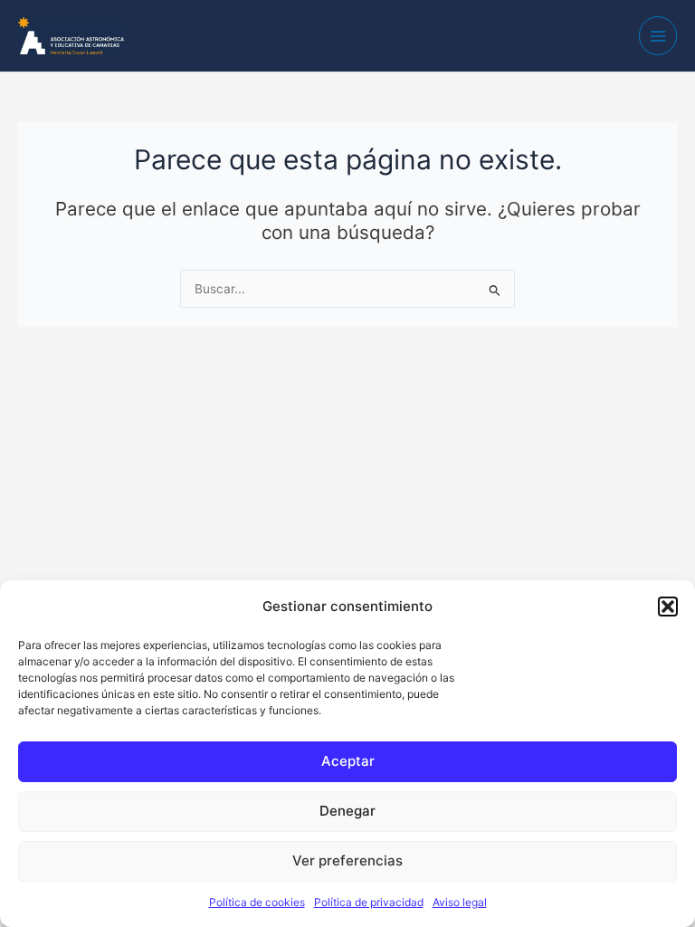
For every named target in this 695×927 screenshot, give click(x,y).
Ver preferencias (347, 860)
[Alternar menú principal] (658, 35)
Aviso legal (460, 902)
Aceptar (348, 760)
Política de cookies (257, 902)
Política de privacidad (369, 902)
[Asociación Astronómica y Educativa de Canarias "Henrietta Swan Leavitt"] (71, 34)
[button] (668, 606)
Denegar (347, 810)
